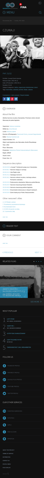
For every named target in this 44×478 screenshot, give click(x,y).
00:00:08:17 (6, 169)
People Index (7, 464)
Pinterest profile (13, 373)
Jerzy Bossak (13, 129)
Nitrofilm (10, 439)
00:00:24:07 (6, 185)
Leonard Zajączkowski (34, 134)
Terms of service (8, 453)
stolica (16, 87)
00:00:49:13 (6, 190)
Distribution (6, 457)
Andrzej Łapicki (11, 131)
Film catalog (6, 467)
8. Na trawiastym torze (9, 207)
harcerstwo (9, 89)
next (37, 252)
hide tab (5, 217)
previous (8, 252)
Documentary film (7, 20)
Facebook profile (13, 366)
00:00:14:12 (6, 175)
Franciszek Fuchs (22, 134)
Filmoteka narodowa (14, 411)
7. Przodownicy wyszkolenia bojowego (14, 204)
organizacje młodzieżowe (26, 87)
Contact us (6, 460)
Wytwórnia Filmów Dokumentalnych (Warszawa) (24, 150)
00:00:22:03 (6, 182)
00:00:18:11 (6, 177)
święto (25, 89)
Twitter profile (12, 393)
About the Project (8, 450)
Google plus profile (14, 379)
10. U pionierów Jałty (9, 211)
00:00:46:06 (6, 187)
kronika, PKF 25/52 (19, 20)
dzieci (36, 87)
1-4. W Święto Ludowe (9, 202)
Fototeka (10, 418)
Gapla (9, 425)
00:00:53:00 (6, 192)
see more (34, 301)
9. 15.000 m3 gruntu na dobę (11, 209)
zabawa (30, 89)
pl (40, 3)
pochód (21, 89)
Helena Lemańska (15, 126)
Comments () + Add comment (11, 95)
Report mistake (24, 95)
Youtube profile (13, 386)
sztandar (15, 89)
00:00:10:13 (6, 172)
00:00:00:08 (6, 167)
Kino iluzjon (11, 432)
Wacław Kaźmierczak (13, 137)
